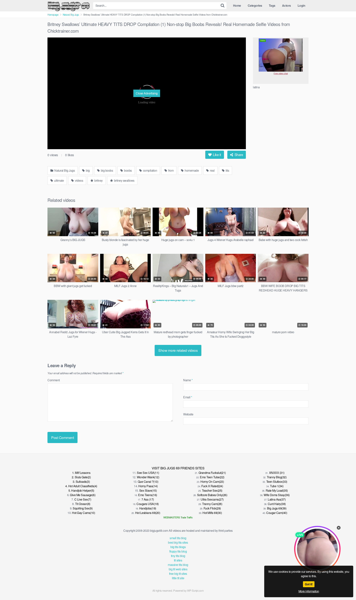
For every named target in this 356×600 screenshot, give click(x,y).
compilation (149, 170)
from (171, 170)
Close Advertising (147, 93)
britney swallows (123, 180)
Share (238, 154)
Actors (286, 5)
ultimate (59, 180)
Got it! (309, 584)
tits (227, 170)
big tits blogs (178, 547)
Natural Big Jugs (71, 14)
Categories (255, 5)
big (87, 170)
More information (309, 591)
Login (301, 5)
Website (188, 414)
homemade (191, 170)
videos (78, 180)
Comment (53, 380)
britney (98, 180)
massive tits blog (178, 565)
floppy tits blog (178, 551)
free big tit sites (178, 573)
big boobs (106, 170)
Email (187, 397)
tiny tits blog (178, 556)
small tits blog (178, 538)
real (212, 170)
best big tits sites (178, 542)
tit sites (178, 560)
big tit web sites (178, 569)
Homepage (52, 14)
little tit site (178, 578)
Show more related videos (178, 350)
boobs (127, 170)
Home (237, 5)
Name (187, 380)
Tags (272, 5)
